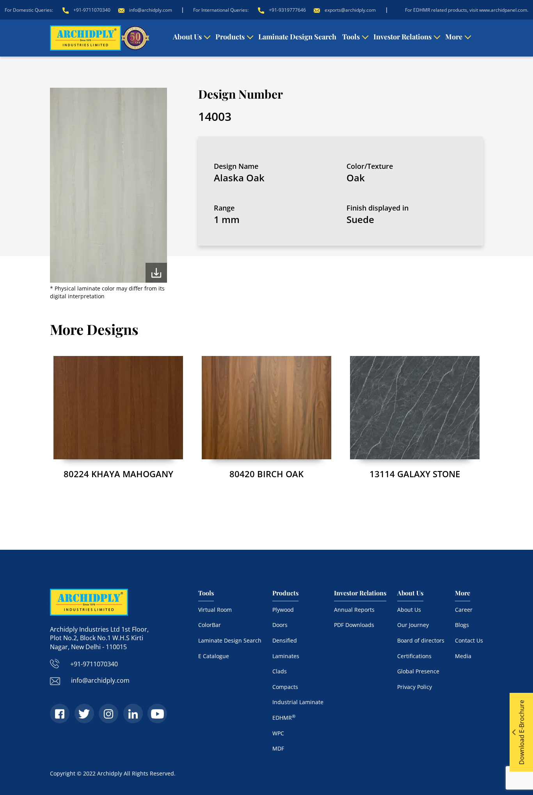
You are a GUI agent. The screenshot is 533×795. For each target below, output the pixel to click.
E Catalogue (213, 656)
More (453, 36)
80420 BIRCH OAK (266, 474)
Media (463, 656)
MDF (278, 748)
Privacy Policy (414, 687)
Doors (280, 625)
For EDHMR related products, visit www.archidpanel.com (466, 10)
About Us (187, 36)
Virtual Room (215, 609)
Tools (351, 36)
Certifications (414, 656)
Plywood (283, 609)
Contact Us (469, 640)
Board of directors (420, 640)
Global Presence (418, 671)
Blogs (462, 625)
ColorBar (209, 625)
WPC (278, 733)
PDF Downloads (354, 625)
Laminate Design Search (297, 36)
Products (230, 36)
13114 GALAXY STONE (415, 474)
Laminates (285, 656)
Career (464, 609)
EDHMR (283, 717)
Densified (284, 640)
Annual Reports (354, 609)
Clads (279, 671)
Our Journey (413, 625)
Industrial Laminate (297, 702)
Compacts (285, 687)
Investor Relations (402, 36)
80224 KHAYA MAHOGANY (118, 474)
